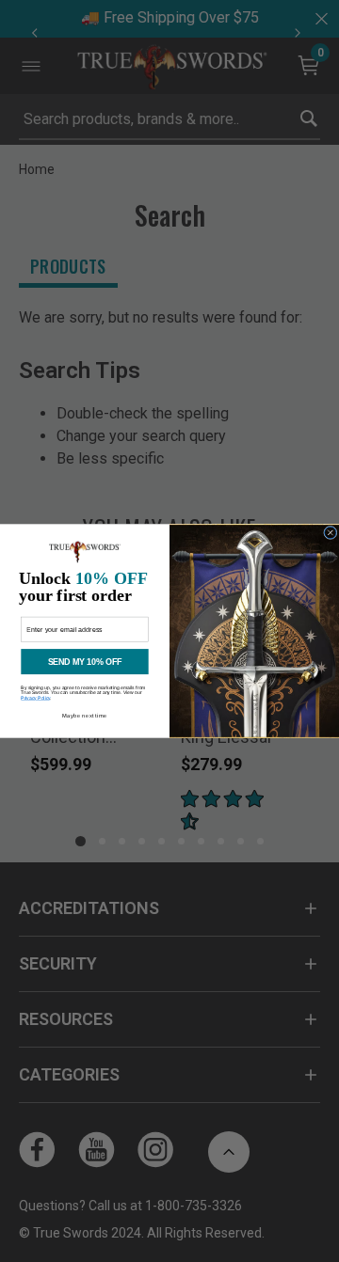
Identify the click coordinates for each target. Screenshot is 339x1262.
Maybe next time (84, 715)
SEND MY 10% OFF (85, 662)
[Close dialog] (331, 533)
